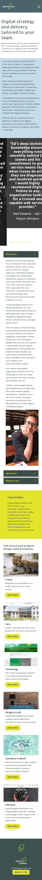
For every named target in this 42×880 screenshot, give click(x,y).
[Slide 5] (18, 224)
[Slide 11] (29, 224)
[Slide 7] (22, 224)
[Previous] (1, 183)
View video (13, 577)
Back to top (21, 872)
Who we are (11, 236)
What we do (11, 456)
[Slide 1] (11, 224)
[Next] (40, 183)
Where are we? (12, 463)
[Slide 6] (20, 224)
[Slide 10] (27, 224)
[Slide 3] (14, 224)
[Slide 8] (23, 224)
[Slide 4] (16, 224)
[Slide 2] (13, 224)
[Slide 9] (25, 224)
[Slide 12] (30, 224)
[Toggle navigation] (39, 7)
